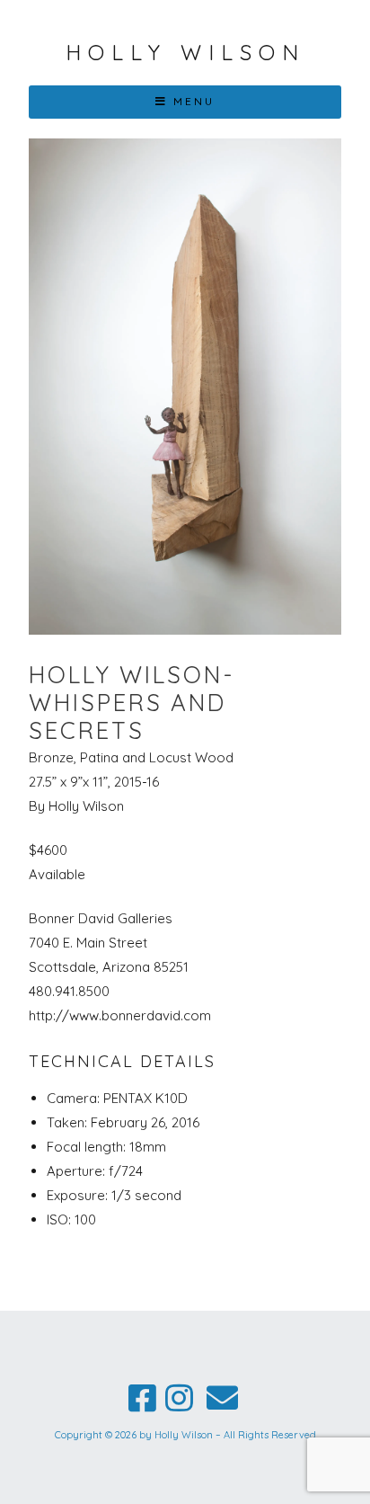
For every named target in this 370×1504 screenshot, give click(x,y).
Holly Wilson (185, 52)
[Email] (222, 1398)
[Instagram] (179, 1398)
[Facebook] (142, 1398)
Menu (194, 101)
